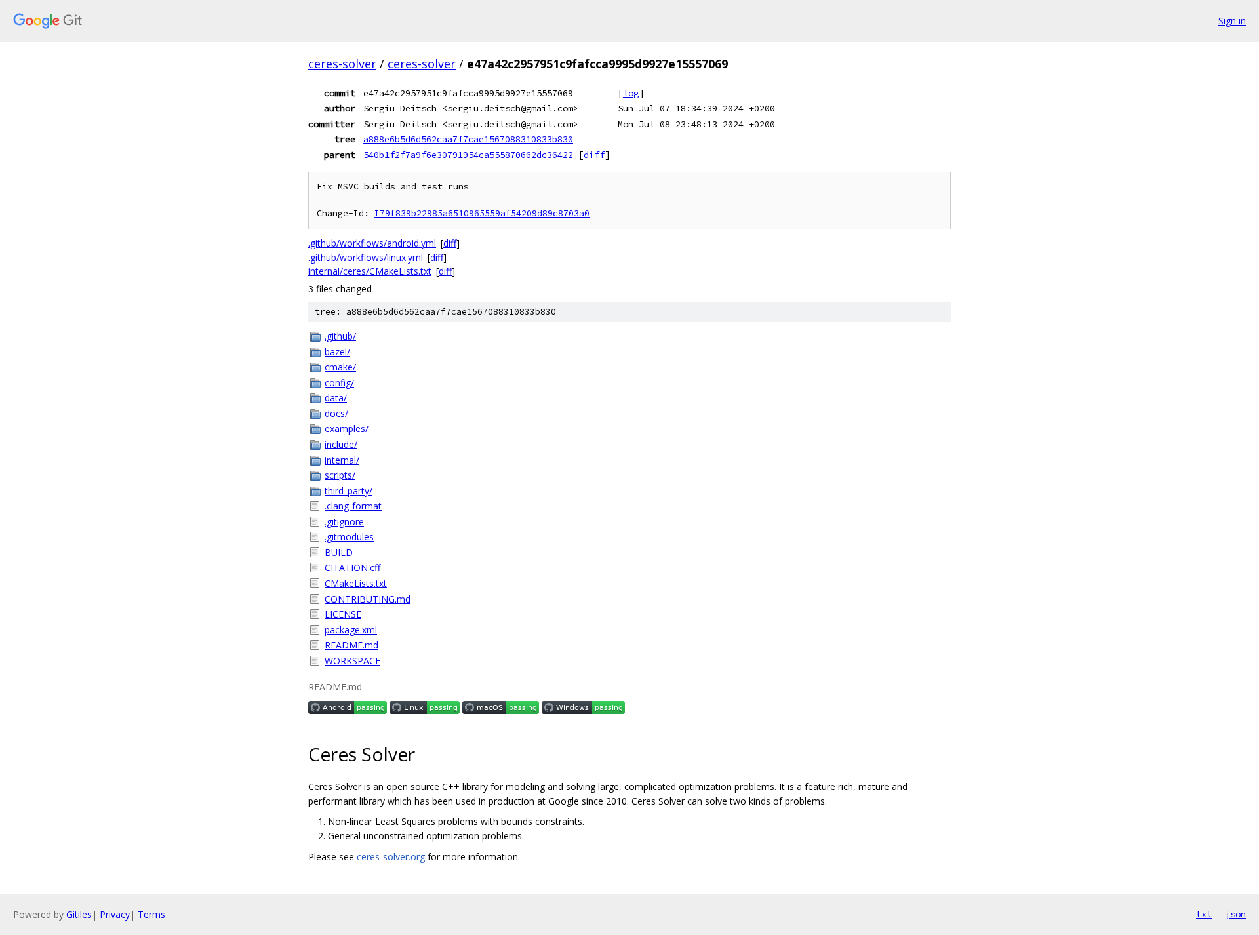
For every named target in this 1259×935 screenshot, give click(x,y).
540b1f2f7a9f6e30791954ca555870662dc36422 (468, 155)
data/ (336, 397)
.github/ (340, 336)
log (631, 93)
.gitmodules (349, 536)
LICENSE (343, 614)
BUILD (339, 552)
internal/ (342, 460)
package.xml (351, 630)
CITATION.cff (352, 567)
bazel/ (337, 352)
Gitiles (79, 914)
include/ (341, 444)
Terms (151, 914)
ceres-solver (342, 63)
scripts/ (340, 475)
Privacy (115, 914)
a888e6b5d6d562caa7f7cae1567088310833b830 (468, 139)
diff (594, 155)
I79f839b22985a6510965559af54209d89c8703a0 (482, 213)
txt (1204, 914)
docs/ (336, 413)
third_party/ (348, 491)
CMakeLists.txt (356, 583)
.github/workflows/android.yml (372, 243)
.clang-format (353, 506)
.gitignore (344, 521)
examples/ (347, 428)
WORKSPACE (352, 660)
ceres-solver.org (391, 856)
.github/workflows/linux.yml (365, 257)
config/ (339, 382)
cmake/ (340, 367)
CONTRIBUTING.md (367, 599)
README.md (351, 645)
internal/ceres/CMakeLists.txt (369, 271)
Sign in (1232, 20)
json (1235, 914)
